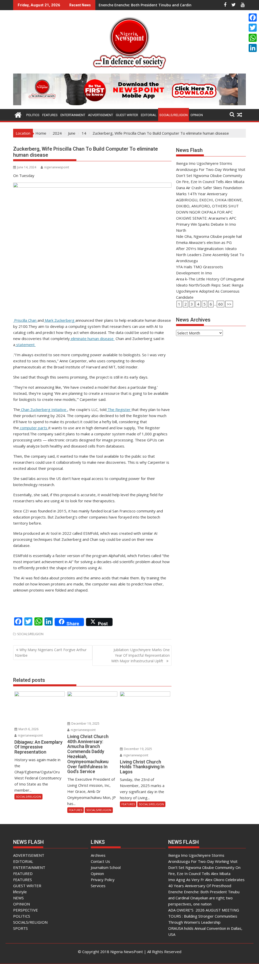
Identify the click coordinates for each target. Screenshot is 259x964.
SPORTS (20, 928)
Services (98, 885)
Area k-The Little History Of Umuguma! (210, 278)
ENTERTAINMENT (72, 115)
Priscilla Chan (25, 320)
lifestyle (20, 891)
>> (229, 304)
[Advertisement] (211, 373)
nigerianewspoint (56, 167)
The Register (119, 409)
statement (25, 344)
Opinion (97, 873)
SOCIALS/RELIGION (173, 115)
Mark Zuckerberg (59, 320)
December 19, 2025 (85, 723)
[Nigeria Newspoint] (18, 114)
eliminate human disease (92, 338)
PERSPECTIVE (25, 910)
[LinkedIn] (253, 48)
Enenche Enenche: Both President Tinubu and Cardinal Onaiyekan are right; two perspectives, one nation (204, 897)
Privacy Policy (103, 879)
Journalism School (106, 867)
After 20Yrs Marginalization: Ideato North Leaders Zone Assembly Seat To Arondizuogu (210, 254)
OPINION (196, 115)
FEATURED (23, 873)
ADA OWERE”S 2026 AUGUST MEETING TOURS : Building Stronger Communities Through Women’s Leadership (203, 916)
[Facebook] (253, 17)
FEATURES (50, 115)
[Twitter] (253, 28)
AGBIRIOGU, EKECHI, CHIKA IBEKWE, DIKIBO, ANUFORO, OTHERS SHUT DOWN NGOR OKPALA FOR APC (209, 206)
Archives (98, 855)
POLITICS (32, 115)
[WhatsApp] (253, 38)
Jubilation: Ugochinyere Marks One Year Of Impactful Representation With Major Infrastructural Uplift (140, 655)
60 (220, 304)
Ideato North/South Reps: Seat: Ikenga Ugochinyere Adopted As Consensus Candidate (209, 291)
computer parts (33, 427)
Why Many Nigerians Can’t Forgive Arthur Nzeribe (51, 652)
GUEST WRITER (127, 115)
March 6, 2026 (28, 729)
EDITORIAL (149, 115)
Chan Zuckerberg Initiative (43, 409)
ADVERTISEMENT (100, 115)
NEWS (18, 897)
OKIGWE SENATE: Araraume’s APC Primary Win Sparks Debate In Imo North (206, 224)
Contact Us (100, 861)
